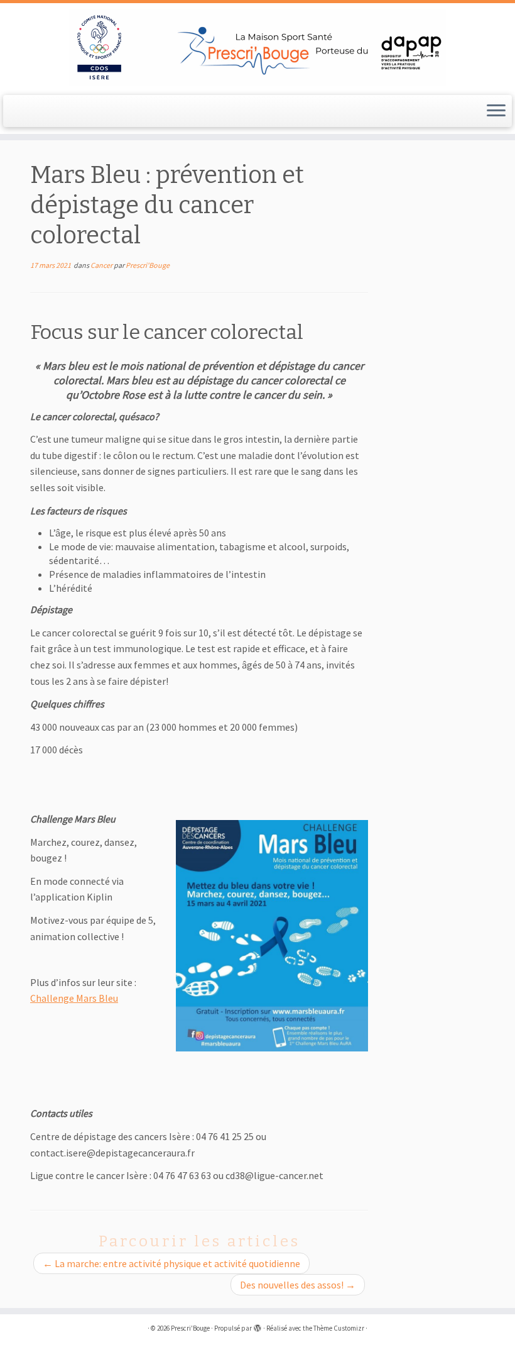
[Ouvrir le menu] (496, 111)
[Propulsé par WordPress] (257, 1325)
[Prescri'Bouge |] (257, 47)
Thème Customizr (338, 1328)
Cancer (102, 265)
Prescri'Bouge (148, 265)
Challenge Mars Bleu (74, 998)
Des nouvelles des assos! (297, 1284)
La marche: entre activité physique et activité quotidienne (171, 1263)
